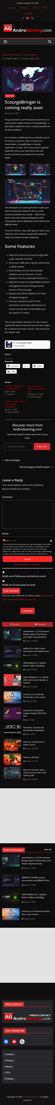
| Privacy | (23, 7)
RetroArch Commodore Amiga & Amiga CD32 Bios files (34, 713)
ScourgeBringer (24, 342)
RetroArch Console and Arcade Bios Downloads (33, 729)
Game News (10, 96)
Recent (16, 624)
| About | (35, 7)
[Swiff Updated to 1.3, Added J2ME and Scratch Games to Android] (12, 680)
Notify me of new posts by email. (19, 584)
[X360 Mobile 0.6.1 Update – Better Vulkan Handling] (12, 666)
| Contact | (11, 7)
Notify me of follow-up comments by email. (24, 576)
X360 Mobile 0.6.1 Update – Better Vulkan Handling (35, 664)
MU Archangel (12, 460)
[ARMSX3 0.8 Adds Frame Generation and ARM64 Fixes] (12, 651)
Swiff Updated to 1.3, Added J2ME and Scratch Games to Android (35, 680)
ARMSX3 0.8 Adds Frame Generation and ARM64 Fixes (36, 650)
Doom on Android (31, 757)
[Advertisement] (27, 815)
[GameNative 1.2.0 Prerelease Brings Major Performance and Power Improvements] (12, 634)
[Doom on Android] (12, 759)
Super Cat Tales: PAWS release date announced (15, 404)
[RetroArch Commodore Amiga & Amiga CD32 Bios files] (12, 713)
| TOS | (45, 7)
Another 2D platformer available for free (15, 387)
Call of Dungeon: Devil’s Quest (34, 467)
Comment (8, 497)
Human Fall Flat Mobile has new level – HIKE (38, 389)
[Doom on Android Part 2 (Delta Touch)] (12, 745)
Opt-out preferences (21, 564)
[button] (51, 541)
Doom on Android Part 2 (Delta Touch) (34, 743)
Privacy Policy (35, 564)
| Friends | (27, 13)
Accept (27, 559)
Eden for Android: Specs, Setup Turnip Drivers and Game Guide (34, 773)
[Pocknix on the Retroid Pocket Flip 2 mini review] (12, 697)
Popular (42, 624)
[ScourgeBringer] (9, 342)
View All (47, 849)
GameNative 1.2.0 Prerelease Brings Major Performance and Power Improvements (36, 634)
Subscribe (42, 446)
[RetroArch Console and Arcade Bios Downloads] (12, 730)
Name (5, 533)
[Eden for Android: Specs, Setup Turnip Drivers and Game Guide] (12, 773)
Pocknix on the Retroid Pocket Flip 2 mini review (34, 695)
